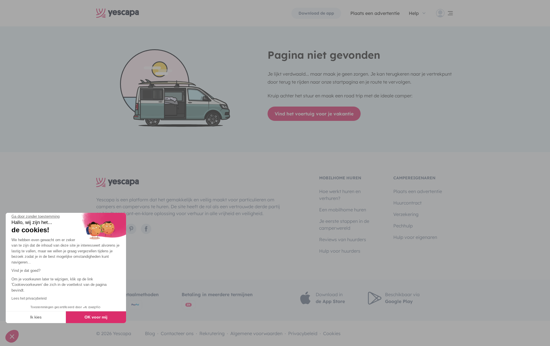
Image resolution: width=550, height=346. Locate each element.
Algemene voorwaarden (256, 333)
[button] (12, 336)
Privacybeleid (302, 333)
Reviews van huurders (342, 239)
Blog (150, 333)
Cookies (332, 333)
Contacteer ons (177, 333)
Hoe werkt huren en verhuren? (340, 194)
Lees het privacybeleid (29, 298)
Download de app (316, 13)
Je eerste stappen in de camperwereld (344, 224)
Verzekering (406, 214)
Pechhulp (403, 226)
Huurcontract (407, 203)
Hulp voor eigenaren (415, 237)
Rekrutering (212, 333)
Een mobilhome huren (342, 210)
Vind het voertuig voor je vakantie (314, 114)
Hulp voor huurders (339, 251)
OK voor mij (96, 317)
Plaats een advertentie (417, 191)
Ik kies (36, 317)
